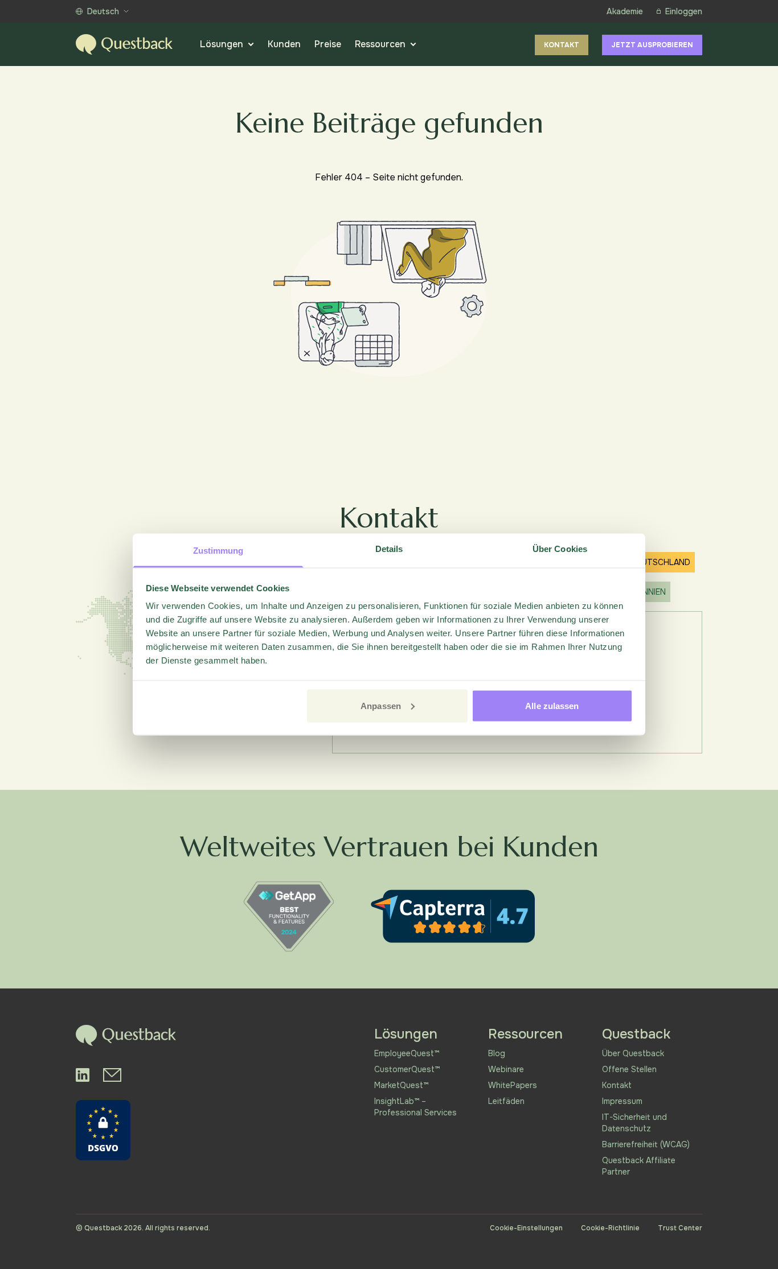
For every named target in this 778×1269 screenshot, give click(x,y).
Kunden (284, 44)
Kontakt (561, 45)
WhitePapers (512, 1085)
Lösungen (221, 44)
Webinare (506, 1069)
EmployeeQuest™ (406, 1053)
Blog (496, 1053)
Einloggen (683, 11)
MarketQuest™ (401, 1085)
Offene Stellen (629, 1069)
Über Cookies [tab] (560, 549)
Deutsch (103, 11)
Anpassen (381, 705)
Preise (327, 44)
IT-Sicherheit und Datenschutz (634, 1123)
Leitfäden (506, 1101)
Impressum (622, 1101)
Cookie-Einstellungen (526, 1228)
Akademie (625, 11)
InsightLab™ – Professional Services (415, 1107)
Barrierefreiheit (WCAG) (646, 1144)
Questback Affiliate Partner (638, 1166)
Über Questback (633, 1053)
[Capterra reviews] (453, 916)
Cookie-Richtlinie (610, 1228)
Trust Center (680, 1228)
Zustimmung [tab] (218, 550)
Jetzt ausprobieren (652, 45)
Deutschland (660, 562)
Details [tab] (389, 549)
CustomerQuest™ (407, 1069)
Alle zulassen (552, 705)
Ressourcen (380, 44)
